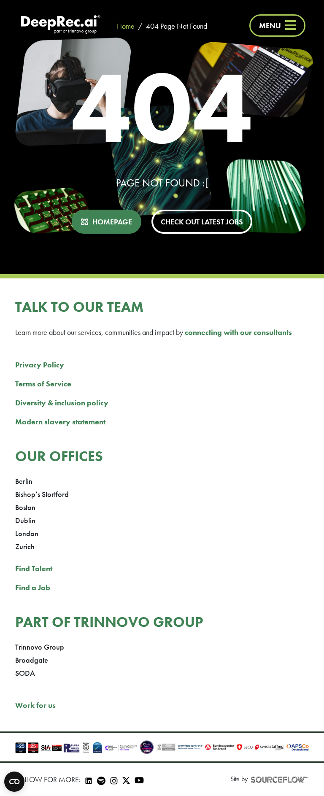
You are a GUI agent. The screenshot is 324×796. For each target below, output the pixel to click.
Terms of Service (43, 384)
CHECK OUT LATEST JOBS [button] (202, 222)
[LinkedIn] (88, 779)
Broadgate (31, 660)
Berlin (23, 481)
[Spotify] (101, 779)
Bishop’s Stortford (42, 494)
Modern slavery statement (60, 421)
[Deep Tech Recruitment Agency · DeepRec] (60, 25)
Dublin (25, 520)
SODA (25, 673)
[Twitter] (126, 779)
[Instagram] (114, 779)
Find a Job (32, 587)
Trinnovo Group (39, 647)
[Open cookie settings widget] (14, 782)
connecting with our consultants (238, 332)
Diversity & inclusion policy (61, 402)
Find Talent (33, 568)
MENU (270, 25)
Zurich (25, 546)
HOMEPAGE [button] (112, 222)
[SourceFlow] (280, 779)
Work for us (35, 705)
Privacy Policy (39, 365)
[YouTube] (139, 780)
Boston (25, 507)
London (26, 533)
